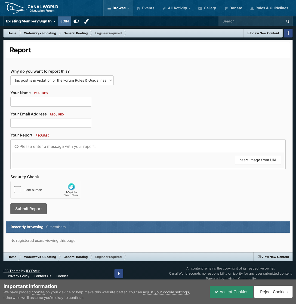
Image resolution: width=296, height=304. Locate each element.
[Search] (287, 21)
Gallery (209, 8)
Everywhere (266, 21)
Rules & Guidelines (271, 8)
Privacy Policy (18, 276)
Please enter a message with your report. (57, 146)
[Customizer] (76, 21)
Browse (119, 8)
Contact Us (42, 276)
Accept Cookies (233, 291)
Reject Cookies (273, 291)
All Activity (177, 8)
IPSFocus (33, 271)
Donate (235, 8)
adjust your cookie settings (166, 292)
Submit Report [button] (28, 208)
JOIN (64, 21)
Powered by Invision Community (231, 278)
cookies (38, 292)
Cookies (62, 276)
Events (147, 8)
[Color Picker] (86, 21)
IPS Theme (11, 271)
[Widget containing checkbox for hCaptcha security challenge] (45, 190)
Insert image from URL (258, 160)
